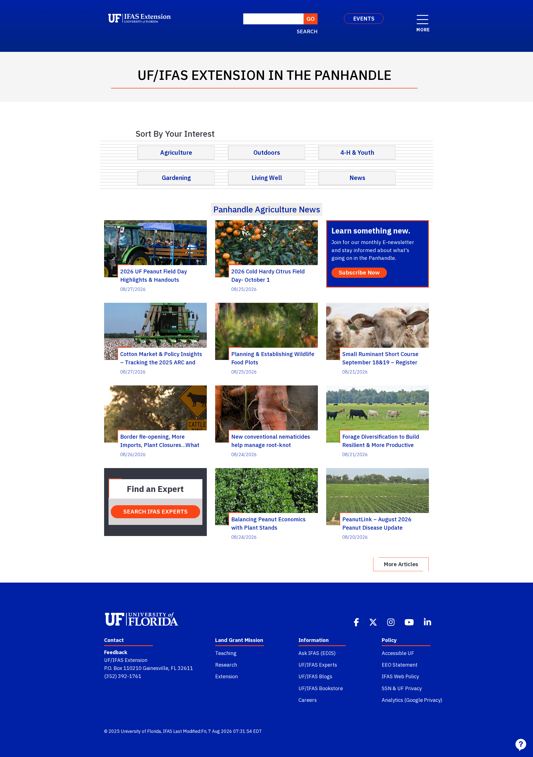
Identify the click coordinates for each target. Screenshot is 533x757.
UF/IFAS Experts (317, 664)
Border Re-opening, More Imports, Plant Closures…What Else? (159, 440)
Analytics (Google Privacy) (412, 700)
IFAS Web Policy (400, 676)
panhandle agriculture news (266, 209)
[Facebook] (357, 621)
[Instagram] (391, 621)
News (357, 178)
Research (226, 664)
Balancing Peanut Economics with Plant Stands (268, 523)
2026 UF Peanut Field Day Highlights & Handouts (153, 275)
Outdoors (266, 152)
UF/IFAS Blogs (315, 676)
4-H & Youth (357, 152)
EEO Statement (400, 664)
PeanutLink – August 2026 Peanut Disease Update (376, 523)
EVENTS (363, 18)
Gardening (176, 178)
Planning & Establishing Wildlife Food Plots (272, 358)
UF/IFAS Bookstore (320, 688)
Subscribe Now (359, 272)
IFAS (167, 731)
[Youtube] (409, 621)
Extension (226, 676)
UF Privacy (409, 688)
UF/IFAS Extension (125, 660)
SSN (386, 688)
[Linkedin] (428, 621)
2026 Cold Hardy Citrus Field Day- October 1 (268, 275)
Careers (307, 700)
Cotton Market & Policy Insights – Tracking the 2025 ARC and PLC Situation (161, 358)
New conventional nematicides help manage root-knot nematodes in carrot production (272, 440)
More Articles (401, 564)
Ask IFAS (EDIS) (317, 653)
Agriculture (176, 152)
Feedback (115, 652)
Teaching (226, 653)
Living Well (267, 178)
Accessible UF (398, 653)
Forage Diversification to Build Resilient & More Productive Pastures (380, 440)
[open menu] (422, 16)
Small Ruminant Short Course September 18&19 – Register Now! (380, 358)
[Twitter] (373, 621)
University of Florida (141, 731)
